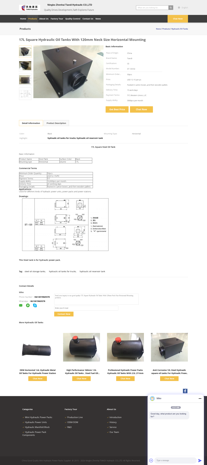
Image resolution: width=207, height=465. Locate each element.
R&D (69, 427)
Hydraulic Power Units (36, 422)
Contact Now (64, 314)
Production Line (75, 417)
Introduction (116, 417)
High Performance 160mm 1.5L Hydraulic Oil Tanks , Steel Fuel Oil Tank (81, 373)
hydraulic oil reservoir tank (92, 271)
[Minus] (200, 398)
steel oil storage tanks (35, 271)
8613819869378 (38, 301)
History (113, 422)
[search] (170, 7)
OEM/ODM (72, 422)
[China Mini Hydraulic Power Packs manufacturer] (29, 7)
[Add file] (151, 460)
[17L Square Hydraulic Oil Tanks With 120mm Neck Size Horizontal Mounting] (25, 51)
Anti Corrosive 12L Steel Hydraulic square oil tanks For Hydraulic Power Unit (169, 373)
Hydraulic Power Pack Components (34, 433)
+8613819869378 (42, 297)
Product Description (56, 123)
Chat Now (178, 18)
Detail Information (31, 123)
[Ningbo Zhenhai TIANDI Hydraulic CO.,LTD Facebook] (185, 391)
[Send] (200, 460)
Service (113, 427)
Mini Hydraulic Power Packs (38, 417)
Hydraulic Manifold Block (37, 427)
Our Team (114, 432)
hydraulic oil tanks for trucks (62, 271)
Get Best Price (117, 109)
